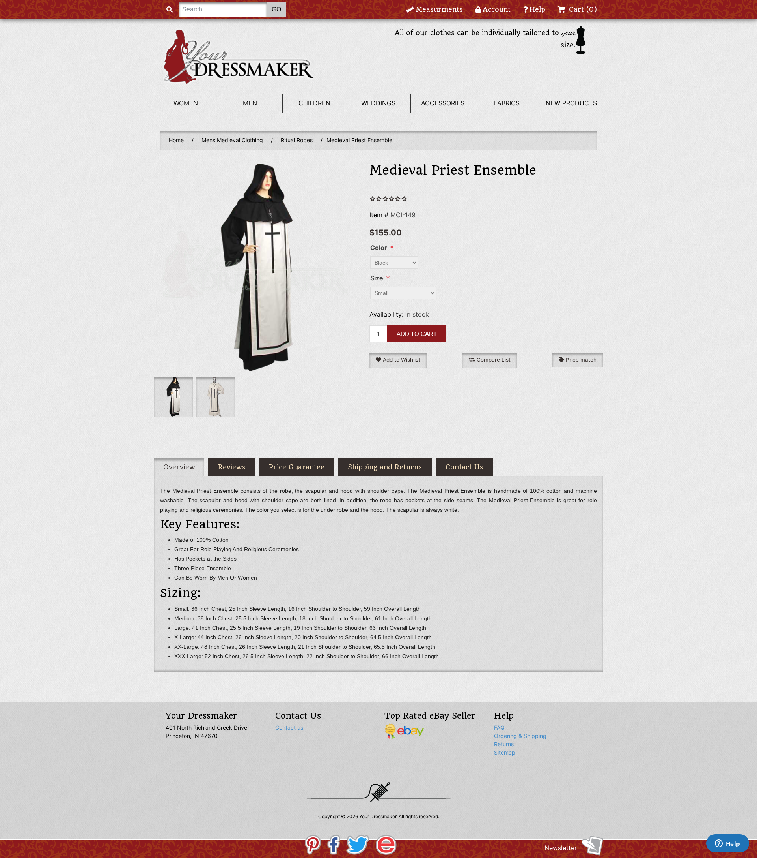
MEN (250, 103)
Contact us (289, 727)
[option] (173, 397)
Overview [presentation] (179, 467)
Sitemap (504, 752)
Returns (504, 744)
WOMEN (185, 103)
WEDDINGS (378, 103)
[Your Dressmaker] (238, 56)
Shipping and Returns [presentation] (385, 467)
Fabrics (507, 103)
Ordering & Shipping (520, 735)
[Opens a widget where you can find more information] (727, 844)
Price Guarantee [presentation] (296, 467)
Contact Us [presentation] (464, 467)
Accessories (442, 103)
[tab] (179, 467)
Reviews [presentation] (231, 467)
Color (378, 248)
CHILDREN (314, 103)
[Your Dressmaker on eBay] (404, 730)
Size (376, 278)
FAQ (499, 727)
